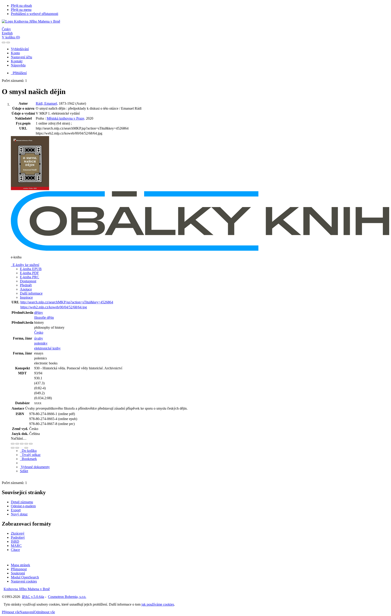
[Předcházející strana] (22, 447)
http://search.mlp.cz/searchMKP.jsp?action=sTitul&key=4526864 (66, 302)
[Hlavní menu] (8, 42)
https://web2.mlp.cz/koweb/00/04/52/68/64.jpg (53, 307)
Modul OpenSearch (25, 577)
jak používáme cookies (157, 604)
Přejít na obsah (21, 5)
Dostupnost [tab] (28, 281)
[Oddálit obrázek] (17, 443)
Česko (38, 332)
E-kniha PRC (29, 277)
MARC (16, 546)
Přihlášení (19, 73)
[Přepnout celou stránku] (26, 443)
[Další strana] (26, 447)
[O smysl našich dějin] (30, 189)
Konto (15, 53)
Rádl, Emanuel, (47, 103)
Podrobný (18, 537)
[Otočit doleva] (12, 447)
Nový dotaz (19, 514)
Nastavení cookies (24, 581)
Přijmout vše (11, 612)
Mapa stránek (20, 565)
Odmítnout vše (44, 612)
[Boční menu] (3, 42)
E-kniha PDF (29, 273)
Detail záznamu (22, 502)
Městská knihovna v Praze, (66, 118)
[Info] (31, 443)
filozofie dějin (44, 317)
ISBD (15, 541)
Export (16, 510)
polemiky (41, 343)
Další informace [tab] (31, 293)
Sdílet (24, 471)
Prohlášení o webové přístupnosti (34, 14)
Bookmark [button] (28, 459)
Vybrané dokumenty (35, 467)
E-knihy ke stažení (25, 265)
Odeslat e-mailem (23, 506)
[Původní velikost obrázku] (22, 443)
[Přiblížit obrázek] (12, 443)
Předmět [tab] (26, 285)
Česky (6, 29)
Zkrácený (17, 533)
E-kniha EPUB (31, 269)
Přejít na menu (21, 10)
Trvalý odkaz (30, 455)
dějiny (38, 312)
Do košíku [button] (28, 451)
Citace (15, 550)
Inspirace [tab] (26, 297)
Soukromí (18, 573)
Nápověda (18, 65)
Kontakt (16, 61)
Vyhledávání (20, 49)
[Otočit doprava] (17, 447)
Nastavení (27, 612)
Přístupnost (19, 569)
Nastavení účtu (21, 57)
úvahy (38, 338)
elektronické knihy (47, 348)
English (7, 33)
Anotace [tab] (26, 289)
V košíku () (11, 37)
